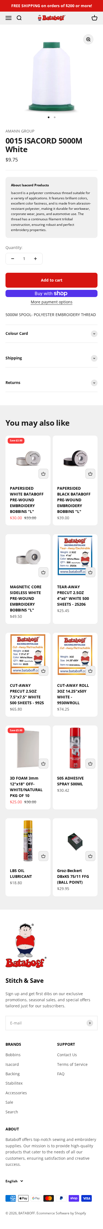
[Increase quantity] (35, 258)
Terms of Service (72, 1064)
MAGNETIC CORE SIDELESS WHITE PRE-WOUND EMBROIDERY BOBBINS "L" (25, 598)
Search (11, 1111)
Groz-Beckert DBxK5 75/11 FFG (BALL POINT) (73, 876)
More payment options (52, 301)
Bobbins (13, 1054)
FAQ (61, 1073)
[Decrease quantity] (13, 258)
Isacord (12, 1064)
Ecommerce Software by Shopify (61, 1213)
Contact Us (67, 1054)
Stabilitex (14, 1083)
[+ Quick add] (43, 474)
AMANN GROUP (19, 131)
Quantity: (14, 247)
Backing (12, 1073)
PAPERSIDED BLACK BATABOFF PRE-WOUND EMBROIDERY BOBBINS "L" (74, 500)
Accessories (16, 1092)
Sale (9, 1102)
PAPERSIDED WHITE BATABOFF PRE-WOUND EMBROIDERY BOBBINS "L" (27, 500)
